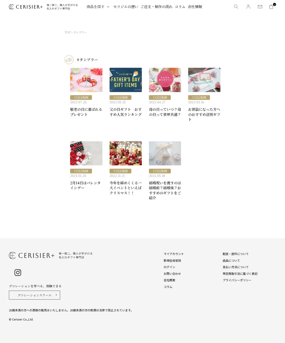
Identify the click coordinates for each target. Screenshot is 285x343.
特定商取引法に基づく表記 (240, 273)
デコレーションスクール (35, 295)
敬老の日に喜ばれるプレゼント (86, 112)
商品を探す (95, 6)
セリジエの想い (125, 6)
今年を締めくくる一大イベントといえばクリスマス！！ (126, 188)
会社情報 (195, 6)
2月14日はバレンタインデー (85, 185)
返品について (231, 260)
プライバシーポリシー (237, 280)
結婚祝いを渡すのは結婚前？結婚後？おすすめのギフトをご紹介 (165, 190)
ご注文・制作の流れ (156, 6)
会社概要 (169, 280)
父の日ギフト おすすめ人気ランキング (126, 112)
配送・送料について (236, 254)
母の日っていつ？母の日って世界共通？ (165, 112)
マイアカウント (174, 254)
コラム (180, 6)
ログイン (169, 267)
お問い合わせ (172, 273)
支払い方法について (236, 267)
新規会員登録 (172, 260)
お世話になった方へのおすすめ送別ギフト (204, 114)
